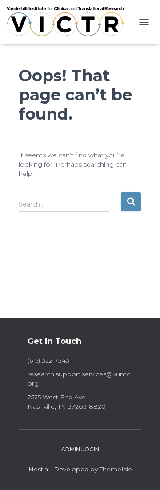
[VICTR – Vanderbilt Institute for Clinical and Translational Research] (65, 22)
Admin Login (80, 449)
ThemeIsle (116, 469)
